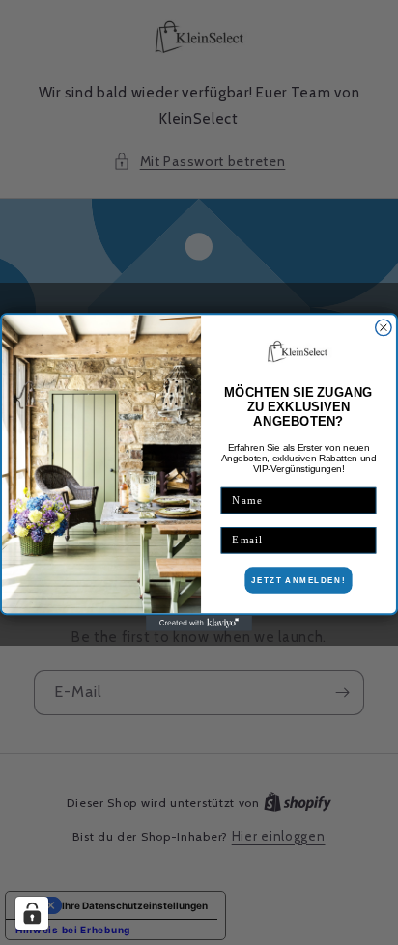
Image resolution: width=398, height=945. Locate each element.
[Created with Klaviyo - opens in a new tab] (199, 623)
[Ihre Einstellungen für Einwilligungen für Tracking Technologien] (31, 913)
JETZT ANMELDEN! (298, 581)
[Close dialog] (383, 328)
